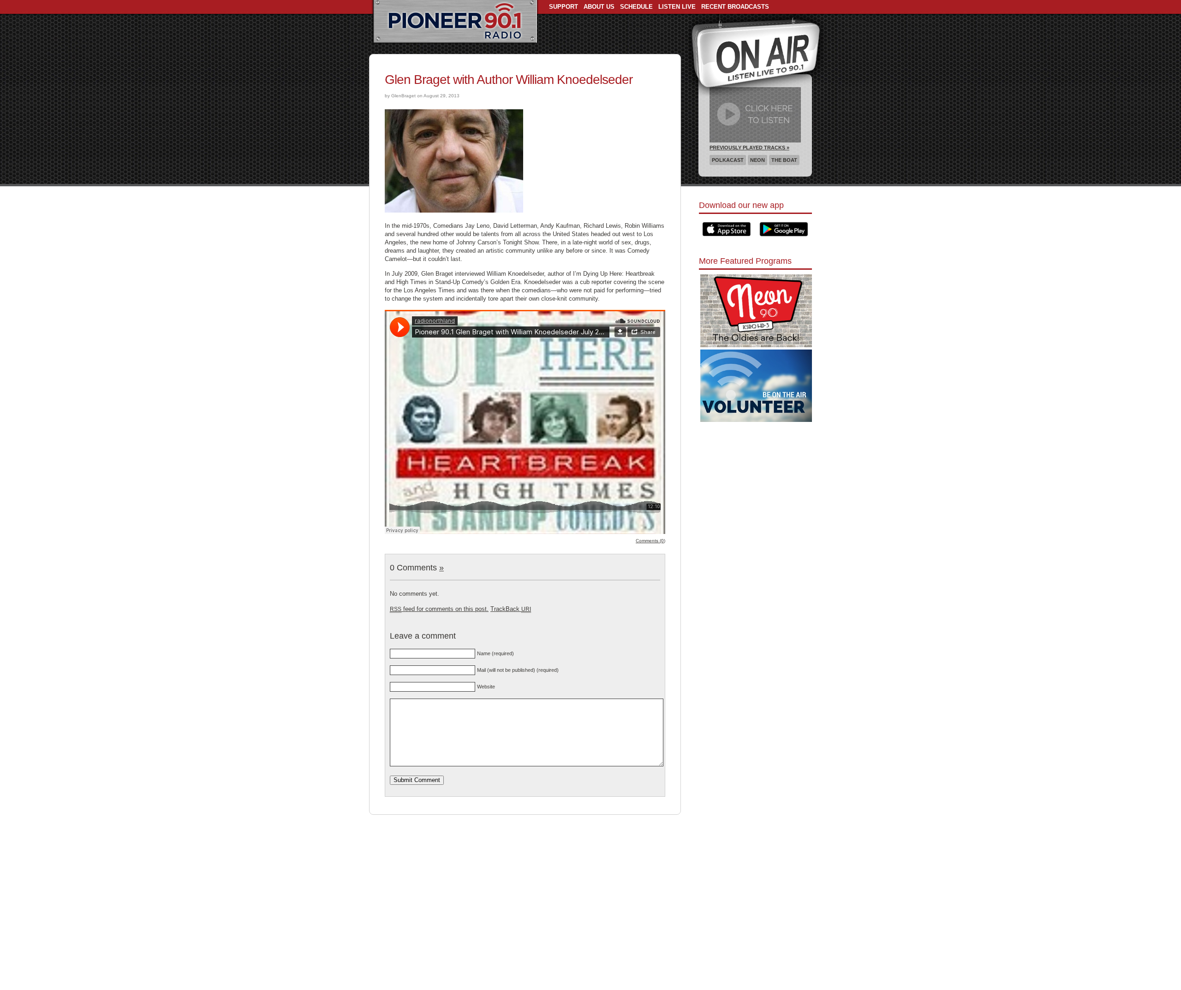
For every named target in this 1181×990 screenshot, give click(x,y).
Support (563, 6)
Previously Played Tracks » (749, 147)
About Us (599, 6)
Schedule (636, 6)
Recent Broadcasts (735, 6)
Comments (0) (650, 540)
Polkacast (728, 160)
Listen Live (677, 6)
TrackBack (510, 608)
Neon (757, 160)
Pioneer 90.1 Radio (455, 22)
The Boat (784, 160)
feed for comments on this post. (439, 608)
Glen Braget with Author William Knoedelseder (508, 79)
